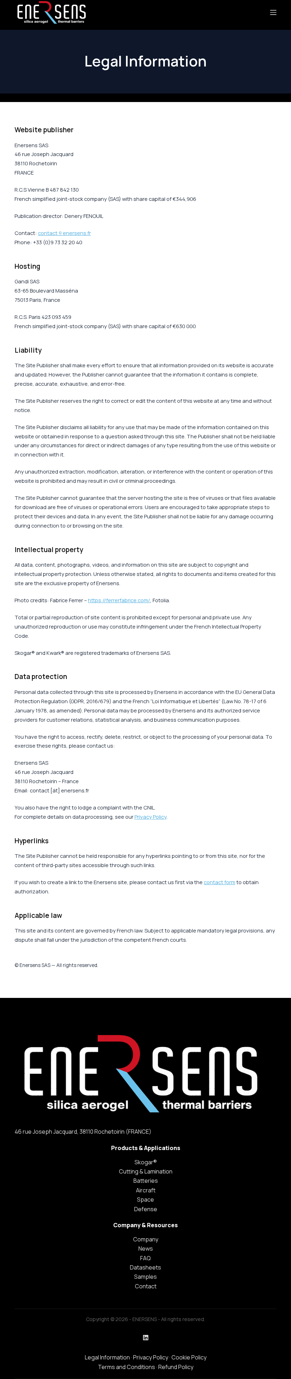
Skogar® (145, 1162)
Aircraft (145, 1190)
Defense (145, 1209)
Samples (145, 1277)
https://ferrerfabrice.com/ (119, 600)
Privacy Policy (150, 816)
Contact (146, 1286)
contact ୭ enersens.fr (64, 232)
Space (145, 1199)
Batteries (145, 1181)
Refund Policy (175, 1367)
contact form (219, 882)
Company (145, 1239)
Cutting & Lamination (145, 1171)
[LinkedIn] (145, 1337)
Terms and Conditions (126, 1367)
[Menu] (273, 12)
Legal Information (107, 1357)
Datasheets (145, 1267)
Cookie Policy (189, 1357)
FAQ (145, 1258)
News (145, 1248)
